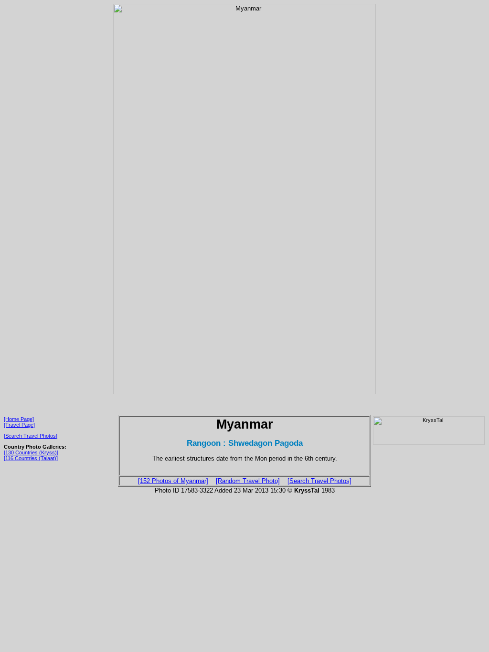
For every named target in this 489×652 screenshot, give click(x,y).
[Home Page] (19, 419)
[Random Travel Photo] (248, 480)
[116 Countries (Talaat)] (31, 458)
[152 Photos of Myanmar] (173, 480)
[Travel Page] (19, 425)
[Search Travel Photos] (30, 436)
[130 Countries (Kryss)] (31, 452)
